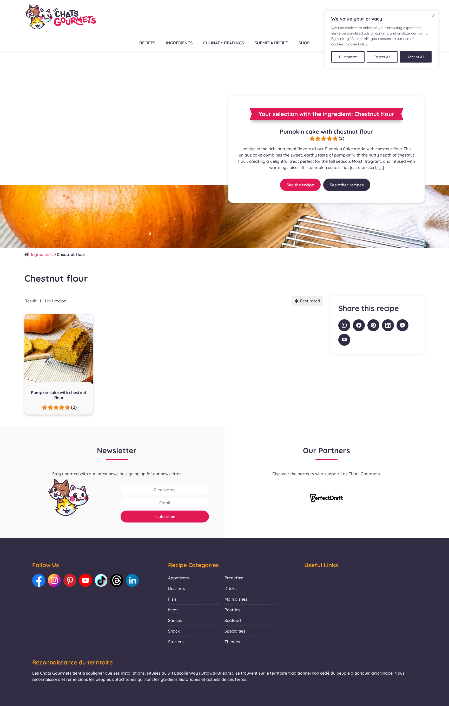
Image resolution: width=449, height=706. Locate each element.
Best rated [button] (310, 300)
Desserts (176, 588)
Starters (176, 641)
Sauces (175, 620)
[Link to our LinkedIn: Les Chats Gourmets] (132, 580)
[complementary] (381, 39)
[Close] (433, 15)
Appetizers (178, 577)
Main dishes (235, 599)
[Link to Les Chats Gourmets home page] (60, 17)
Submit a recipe (271, 42)
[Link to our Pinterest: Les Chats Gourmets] (69, 580)
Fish (172, 599)
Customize (348, 57)
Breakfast (234, 577)
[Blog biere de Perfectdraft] (327, 498)
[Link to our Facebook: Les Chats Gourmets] (38, 580)
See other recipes (347, 184)
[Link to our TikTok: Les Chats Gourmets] (101, 580)
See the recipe (300, 184)
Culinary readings (223, 42)
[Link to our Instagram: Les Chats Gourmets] (54, 580)
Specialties (235, 631)
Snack (174, 631)
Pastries (232, 609)
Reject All (382, 57)
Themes (232, 641)
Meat (173, 609)
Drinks (230, 588)
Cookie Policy (357, 44)
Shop (304, 42)
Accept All (415, 57)
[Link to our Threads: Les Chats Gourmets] (116, 580)
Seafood (232, 620)
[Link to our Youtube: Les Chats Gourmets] (85, 580)
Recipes (147, 42)
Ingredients (179, 42)
